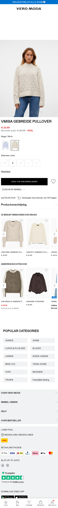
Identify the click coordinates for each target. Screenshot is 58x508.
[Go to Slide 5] (36, 112)
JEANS (36, 340)
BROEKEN (38, 372)
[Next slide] (54, 234)
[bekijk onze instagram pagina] (7, 466)
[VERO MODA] (29, 9)
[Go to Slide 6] (41, 112)
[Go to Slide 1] (16, 112)
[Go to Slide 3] (26, 112)
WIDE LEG (10, 364)
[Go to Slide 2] (22, 112)
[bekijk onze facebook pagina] (2, 466)
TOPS (8, 372)
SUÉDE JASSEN (40, 356)
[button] (4, 163)
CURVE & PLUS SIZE (15, 348)
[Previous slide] (3, 234)
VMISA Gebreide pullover (26, 121)
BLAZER (37, 348)
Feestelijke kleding (41, 380)
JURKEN (9, 356)
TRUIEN (9, 380)
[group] (13, 237)
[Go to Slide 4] (31, 112)
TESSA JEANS (39, 364)
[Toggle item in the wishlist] (53, 181)
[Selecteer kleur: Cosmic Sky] (5, 145)
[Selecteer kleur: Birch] (15, 145)
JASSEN (9, 340)
